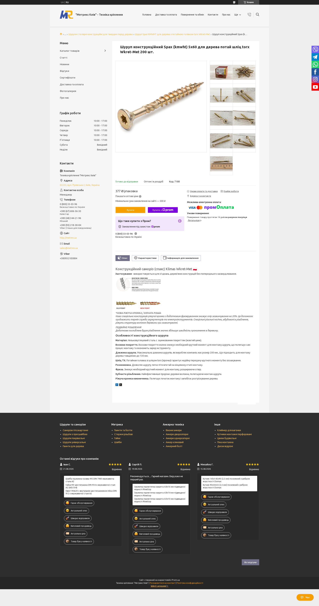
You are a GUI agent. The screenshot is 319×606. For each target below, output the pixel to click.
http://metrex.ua (68, 237)
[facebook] (116, 385)
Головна (146, 14)
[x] (120, 385)
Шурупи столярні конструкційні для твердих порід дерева (100, 34)
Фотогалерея (68, 91)
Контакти (213, 14)
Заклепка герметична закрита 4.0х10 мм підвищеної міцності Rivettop (159, 500)
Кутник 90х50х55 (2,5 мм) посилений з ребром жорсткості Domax (225, 486)
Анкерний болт (174, 446)
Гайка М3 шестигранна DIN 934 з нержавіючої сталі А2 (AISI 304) (90, 486)
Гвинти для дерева (73, 446)
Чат (308, 597)
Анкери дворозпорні (177, 434)
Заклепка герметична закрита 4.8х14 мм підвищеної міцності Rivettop (159, 494)
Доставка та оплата (166, 14)
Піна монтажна (225, 442)
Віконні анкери (174, 430)
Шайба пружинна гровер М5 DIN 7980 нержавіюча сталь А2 (90, 480)
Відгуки (64, 70)
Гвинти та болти (123, 430)
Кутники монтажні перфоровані (234, 434)
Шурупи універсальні (74, 442)
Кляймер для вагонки (229, 430)
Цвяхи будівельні (226, 438)
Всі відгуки (250, 562)
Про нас (226, 14)
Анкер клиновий (175, 442)
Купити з (157, 210)
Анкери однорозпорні (178, 438)
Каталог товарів (69, 50)
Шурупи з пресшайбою (75, 434)
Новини (64, 64)
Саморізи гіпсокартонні (75, 430)
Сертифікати (67, 77)
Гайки (117, 438)
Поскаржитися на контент (162, 583)
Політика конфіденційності (190, 583)
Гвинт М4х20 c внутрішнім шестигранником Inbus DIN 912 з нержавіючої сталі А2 (91, 492)
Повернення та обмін (192, 14)
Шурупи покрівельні (74, 438)
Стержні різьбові (123, 434)
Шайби (118, 442)
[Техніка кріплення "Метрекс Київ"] (66, 14)
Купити (130, 210)
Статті (63, 57)
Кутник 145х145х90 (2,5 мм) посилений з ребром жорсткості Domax (226, 480)
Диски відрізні (225, 446)
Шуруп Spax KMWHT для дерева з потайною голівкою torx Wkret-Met (172, 34)
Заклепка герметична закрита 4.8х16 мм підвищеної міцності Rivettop (159, 488)
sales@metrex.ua (69, 248)
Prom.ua (176, 580)
